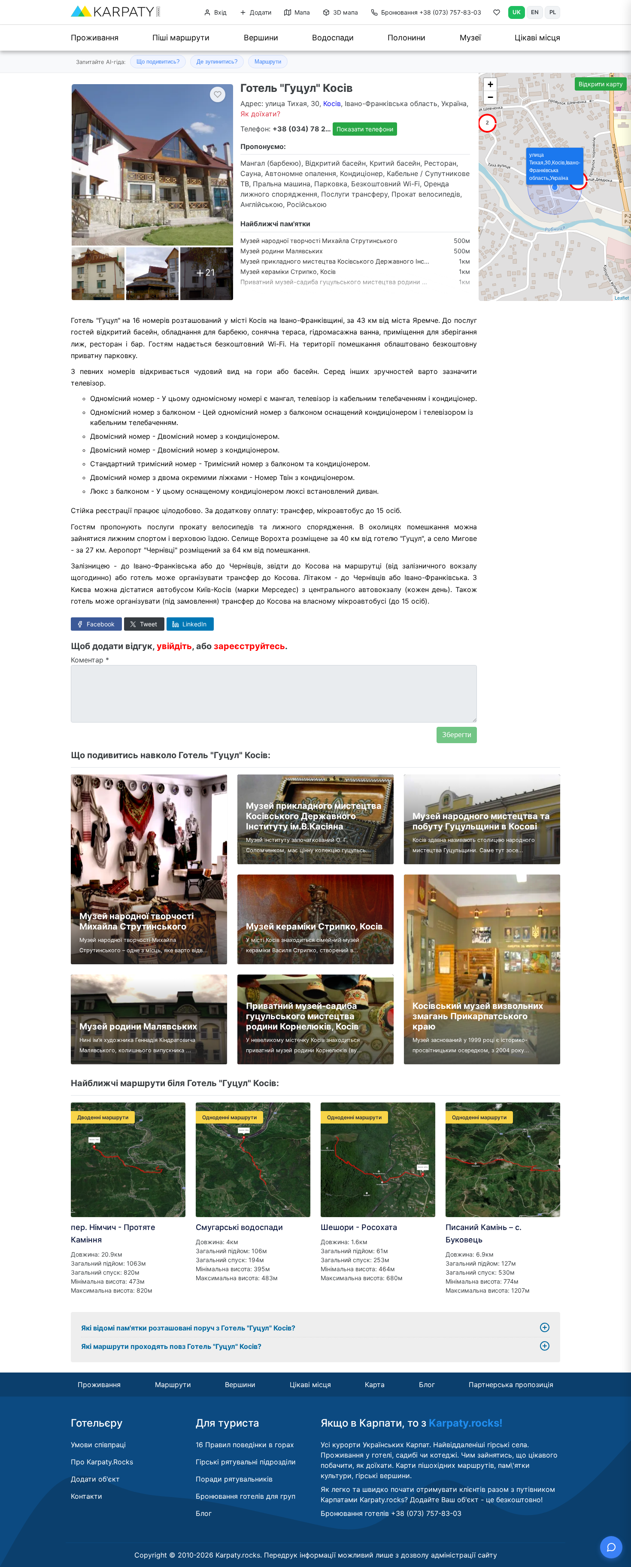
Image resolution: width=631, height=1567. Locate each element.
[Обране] (496, 14)
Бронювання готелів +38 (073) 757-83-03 (391, 1513)
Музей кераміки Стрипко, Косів (288, 271)
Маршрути (268, 61)
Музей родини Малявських (281, 251)
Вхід (219, 12)
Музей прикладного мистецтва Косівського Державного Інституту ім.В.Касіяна (361, 261)
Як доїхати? (260, 113)
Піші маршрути (180, 37)
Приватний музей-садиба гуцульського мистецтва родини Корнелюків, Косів (358, 281)
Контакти (86, 1496)
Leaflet (622, 297)
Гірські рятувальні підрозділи (246, 1462)
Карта (375, 1384)
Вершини (261, 37)
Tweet (147, 624)
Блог (427, 1384)
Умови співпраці (98, 1444)
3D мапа (344, 12)
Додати (259, 12)
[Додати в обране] (217, 94)
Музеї (470, 37)
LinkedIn (193, 624)
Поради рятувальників (234, 1479)
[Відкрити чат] (611, 1547)
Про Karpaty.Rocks (102, 1462)
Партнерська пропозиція (511, 1384)
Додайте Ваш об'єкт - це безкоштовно (475, 1499)
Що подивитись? (158, 61)
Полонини (406, 37)
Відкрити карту (601, 84)
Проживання (94, 37)
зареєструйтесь (249, 646)
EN (535, 12)
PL (552, 12)
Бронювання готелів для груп (245, 1496)
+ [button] (490, 84)
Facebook (100, 624)
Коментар (90, 660)
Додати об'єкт (95, 1479)
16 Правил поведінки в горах (245, 1444)
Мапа (301, 12)
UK (517, 12)
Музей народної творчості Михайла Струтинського (318, 240)
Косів (332, 103)
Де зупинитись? (217, 61)
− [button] (490, 97)
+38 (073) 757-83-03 (431, 12)
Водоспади (333, 37)
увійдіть (174, 646)
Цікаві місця (537, 37)
